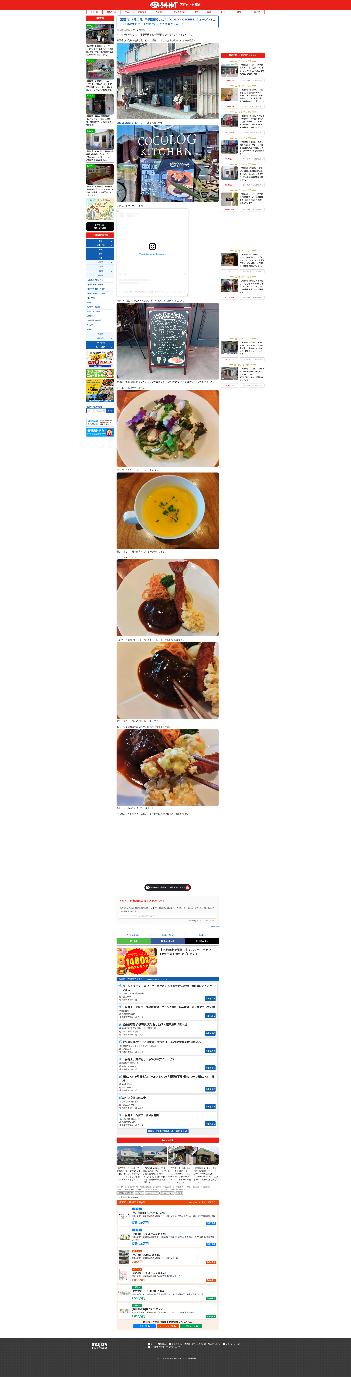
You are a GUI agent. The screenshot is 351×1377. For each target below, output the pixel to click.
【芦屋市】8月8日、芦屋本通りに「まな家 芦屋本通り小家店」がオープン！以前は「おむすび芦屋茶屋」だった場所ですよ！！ (251, 286)
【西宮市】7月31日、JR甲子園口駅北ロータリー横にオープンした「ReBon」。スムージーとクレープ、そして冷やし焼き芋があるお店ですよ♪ (252, 121)
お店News (160, 12)
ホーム (153, 1344)
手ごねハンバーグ (167, 1193)
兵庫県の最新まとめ (95, 280)
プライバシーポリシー (235, 1344)
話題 (209, 12)
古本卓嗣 (134, 1197)
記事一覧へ (167, 935)
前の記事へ (134, 935)
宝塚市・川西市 (93, 307)
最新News (111, 12)
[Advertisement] (243, 34)
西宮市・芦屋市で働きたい (132, 979)
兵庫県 (142, 30)
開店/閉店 (142, 12)
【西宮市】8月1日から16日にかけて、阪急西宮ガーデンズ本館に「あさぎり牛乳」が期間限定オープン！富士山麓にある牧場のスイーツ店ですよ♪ (252, 95)
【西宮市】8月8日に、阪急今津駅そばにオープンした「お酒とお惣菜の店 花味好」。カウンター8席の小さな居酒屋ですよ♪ (252, 148)
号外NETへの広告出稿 (196, 1344)
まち (196, 12)
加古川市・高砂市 (94, 320)
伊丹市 (90, 302)
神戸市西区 (91, 298)
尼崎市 (90, 316)
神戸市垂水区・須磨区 (96, 294)
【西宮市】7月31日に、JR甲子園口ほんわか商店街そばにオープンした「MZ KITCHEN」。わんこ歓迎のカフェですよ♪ (252, 374)
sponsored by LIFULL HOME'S (201, 1202)
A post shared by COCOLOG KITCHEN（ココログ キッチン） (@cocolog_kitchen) (154, 292)
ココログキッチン (152, 1193)
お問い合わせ (216, 1344)
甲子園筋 (179, 1193)
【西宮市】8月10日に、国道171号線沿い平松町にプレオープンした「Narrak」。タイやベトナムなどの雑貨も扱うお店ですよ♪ (252, 174)
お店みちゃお (179, 12)
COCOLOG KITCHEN (127, 123)
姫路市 (90, 329)
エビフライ (139, 1193)
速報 (239, 12)
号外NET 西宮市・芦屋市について (165, 1347)
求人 (127, 12)
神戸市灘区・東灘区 (95, 285)
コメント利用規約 (212, 926)
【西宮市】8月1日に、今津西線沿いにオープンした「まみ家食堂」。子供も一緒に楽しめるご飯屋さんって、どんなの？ (251, 348)
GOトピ (94, 12)
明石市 (90, 325)
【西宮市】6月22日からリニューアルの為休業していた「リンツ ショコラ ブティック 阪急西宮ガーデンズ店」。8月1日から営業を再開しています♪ (252, 260)
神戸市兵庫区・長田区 (96, 289)
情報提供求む (177, 1344)
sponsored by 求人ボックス (157, 979)
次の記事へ (200, 935)
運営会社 (164, 1344)
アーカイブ (255, 12)
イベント (224, 12)
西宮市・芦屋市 (190, 4)
